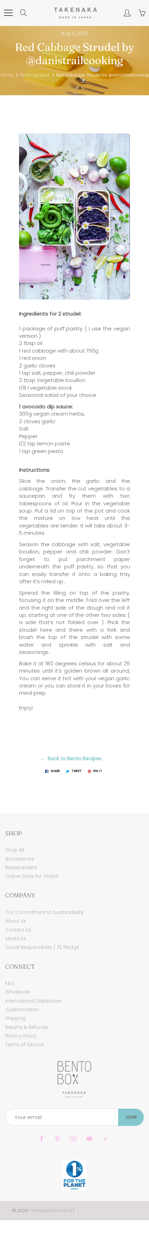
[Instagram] (73, 1139)
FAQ (10, 983)
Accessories (19, 859)
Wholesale (17, 992)
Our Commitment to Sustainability (44, 912)
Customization (22, 1009)
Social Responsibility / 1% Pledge (42, 947)
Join (131, 1117)
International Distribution (33, 1001)
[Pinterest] (57, 1139)
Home (7, 75)
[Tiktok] (105, 1139)
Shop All (14, 850)
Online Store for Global (31, 876)
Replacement (21, 867)
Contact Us (18, 930)
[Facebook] (41, 1139)
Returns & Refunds (26, 1027)
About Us (15, 921)
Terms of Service (24, 1044)
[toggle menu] (8, 13)
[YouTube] (89, 1139)
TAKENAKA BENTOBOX (50, 1211)
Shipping (15, 1018)
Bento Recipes (35, 75)
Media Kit (15, 938)
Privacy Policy (20, 1036)
